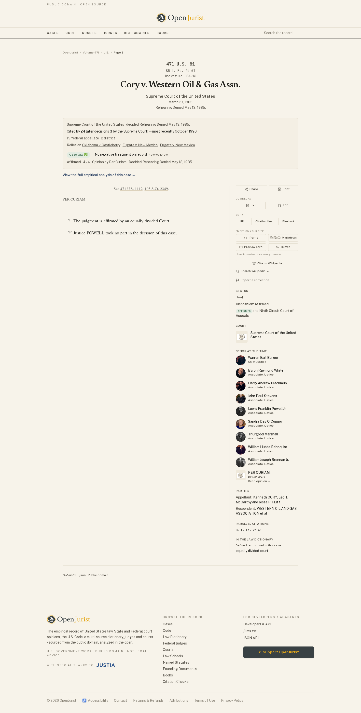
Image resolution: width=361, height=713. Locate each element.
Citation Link (263, 221)
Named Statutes (176, 662)
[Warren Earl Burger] (241, 360)
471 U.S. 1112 (131, 188)
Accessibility (95, 700)
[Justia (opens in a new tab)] (105, 665)
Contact (120, 700)
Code (70, 33)
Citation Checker (176, 682)
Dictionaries (137, 33)
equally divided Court (149, 221)
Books (163, 33)
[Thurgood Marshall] (241, 437)
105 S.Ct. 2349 (156, 188)
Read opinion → (259, 481)
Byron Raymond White (265, 370)
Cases (53, 33)
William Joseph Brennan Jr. (268, 460)
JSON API (251, 638)
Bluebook (288, 221)
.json (82, 575)
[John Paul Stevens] (241, 399)
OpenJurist (70, 52)
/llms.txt (250, 631)
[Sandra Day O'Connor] (241, 424)
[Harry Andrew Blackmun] (241, 386)
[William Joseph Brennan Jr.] (241, 462)
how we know (158, 154)
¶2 (70, 232)
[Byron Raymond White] (241, 373)
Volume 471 (91, 52)
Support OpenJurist (279, 652)
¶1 (70, 220)
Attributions (178, 700)
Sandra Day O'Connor (265, 421)
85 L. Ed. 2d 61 (180, 70)
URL (242, 221)
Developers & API (257, 624)
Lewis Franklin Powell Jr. (267, 409)
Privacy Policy (232, 700)
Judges (110, 33)
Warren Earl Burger (263, 358)
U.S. (106, 52)
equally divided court (252, 551)
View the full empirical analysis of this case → (99, 175)
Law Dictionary (174, 637)
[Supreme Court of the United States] (241, 475)
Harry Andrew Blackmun (267, 383)
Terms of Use (204, 700)
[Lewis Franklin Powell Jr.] (241, 411)
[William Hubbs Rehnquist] (241, 450)
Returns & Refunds (148, 700)
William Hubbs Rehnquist (267, 447)
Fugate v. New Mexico (140, 145)
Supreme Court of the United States (180, 96)
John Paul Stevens (262, 396)
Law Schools (173, 656)
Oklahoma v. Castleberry (101, 145)
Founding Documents (180, 669)
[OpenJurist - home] (180, 18)
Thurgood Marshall (263, 434)
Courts (89, 33)
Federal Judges (175, 643)
